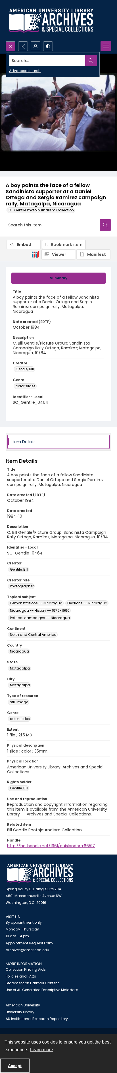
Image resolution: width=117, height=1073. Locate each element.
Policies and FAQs (21, 976)
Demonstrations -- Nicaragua (36, 603)
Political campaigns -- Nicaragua (40, 617)
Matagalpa (20, 668)
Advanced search (25, 70)
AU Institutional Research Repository (37, 1018)
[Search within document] (105, 225)
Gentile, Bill (25, 369)
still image (19, 702)
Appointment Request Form (29, 943)
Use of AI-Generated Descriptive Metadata (42, 989)
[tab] (58, 278)
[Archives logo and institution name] (51, 21)
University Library (20, 1012)
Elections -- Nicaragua (87, 603)
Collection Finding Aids (26, 969)
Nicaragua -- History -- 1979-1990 (40, 610)
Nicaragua (19, 651)
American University (23, 1005)
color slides (25, 386)
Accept (15, 1065)
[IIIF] (35, 254)
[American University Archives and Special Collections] (40, 873)
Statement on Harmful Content (32, 983)
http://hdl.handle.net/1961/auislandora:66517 (51, 846)
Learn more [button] (41, 1049)
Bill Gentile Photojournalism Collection (41, 210)
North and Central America (33, 634)
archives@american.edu (27, 949)
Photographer (22, 586)
